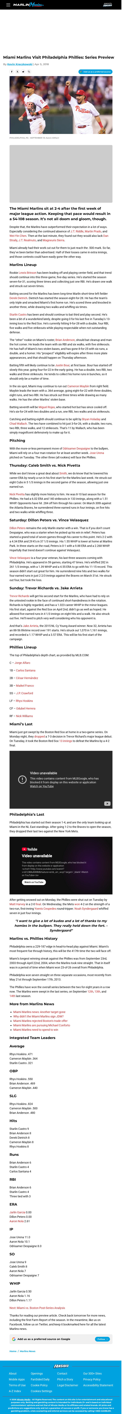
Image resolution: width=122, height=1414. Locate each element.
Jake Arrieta (30, 626)
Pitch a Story (65, 1379)
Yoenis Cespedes (45, 908)
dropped (39, 736)
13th (97, 991)
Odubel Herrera (25, 708)
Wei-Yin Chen (18, 235)
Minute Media (23, 1399)
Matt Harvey (17, 904)
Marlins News (27, 1351)
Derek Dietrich (18, 298)
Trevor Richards (19, 596)
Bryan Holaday (91, 419)
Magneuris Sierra (53, 240)
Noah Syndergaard (86, 908)
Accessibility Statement (98, 1385)
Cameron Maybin (78, 386)
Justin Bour (62, 365)
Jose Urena (97, 453)
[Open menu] (8, 5)
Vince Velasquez (20, 558)
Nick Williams (25, 716)
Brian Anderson (65, 340)
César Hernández (27, 678)
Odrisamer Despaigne (76, 448)
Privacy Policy (92, 1379)
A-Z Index (15, 1391)
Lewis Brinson (27, 272)
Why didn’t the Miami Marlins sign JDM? (38, 1016)
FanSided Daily (40, 1379)
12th (90, 991)
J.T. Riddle (77, 231)
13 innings (65, 741)
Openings (37, 1373)
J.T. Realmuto (27, 240)
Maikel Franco (25, 685)
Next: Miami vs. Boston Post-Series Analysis (37, 1308)
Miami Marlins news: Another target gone (39, 1012)
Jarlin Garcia (17, 1212)
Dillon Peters (17, 528)
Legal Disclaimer (67, 1385)
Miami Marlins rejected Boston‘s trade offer (40, 1020)
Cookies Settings (41, 1391)
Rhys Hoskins (24, 700)
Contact (62, 1373)
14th (12, 996)
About (13, 1373)
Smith (63, 473)
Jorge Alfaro (22, 662)
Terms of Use (17, 1385)
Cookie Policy (39, 1385)
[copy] (29, 71)
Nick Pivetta (17, 494)
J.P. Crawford (24, 693)
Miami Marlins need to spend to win (35, 1029)
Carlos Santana (25, 670)
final (38, 904)
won (77, 904)
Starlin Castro (18, 314)
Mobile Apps (17, 1379)
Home (13, 1351)
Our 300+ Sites (92, 1373)
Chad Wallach (18, 423)
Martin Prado (93, 231)
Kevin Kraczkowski (19, 64)
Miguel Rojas (47, 407)
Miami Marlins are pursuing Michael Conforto (41, 1025)
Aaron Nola (17, 1221)
